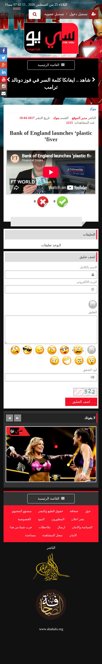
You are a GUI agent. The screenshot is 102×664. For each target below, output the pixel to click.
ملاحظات (45, 527)
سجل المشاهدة (52, 535)
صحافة (74, 511)
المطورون (58, 519)
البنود (41, 519)
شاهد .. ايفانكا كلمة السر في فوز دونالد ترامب (51, 83)
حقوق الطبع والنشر (50, 511)
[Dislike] (43, 201)
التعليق (92, 312)
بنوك (93, 109)
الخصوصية (24, 519)
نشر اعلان (77, 519)
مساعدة (30, 535)
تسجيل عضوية (55, 14)
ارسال (61, 527)
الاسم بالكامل (88, 267)
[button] (8, 83)
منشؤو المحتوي (22, 511)
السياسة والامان (82, 527)
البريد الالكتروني (87, 282)
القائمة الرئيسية (48, 65)
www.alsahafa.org (51, 629)
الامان (73, 535)
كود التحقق (90, 370)
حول (88, 511)
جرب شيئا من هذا (21, 527)
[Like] (62, 201)
